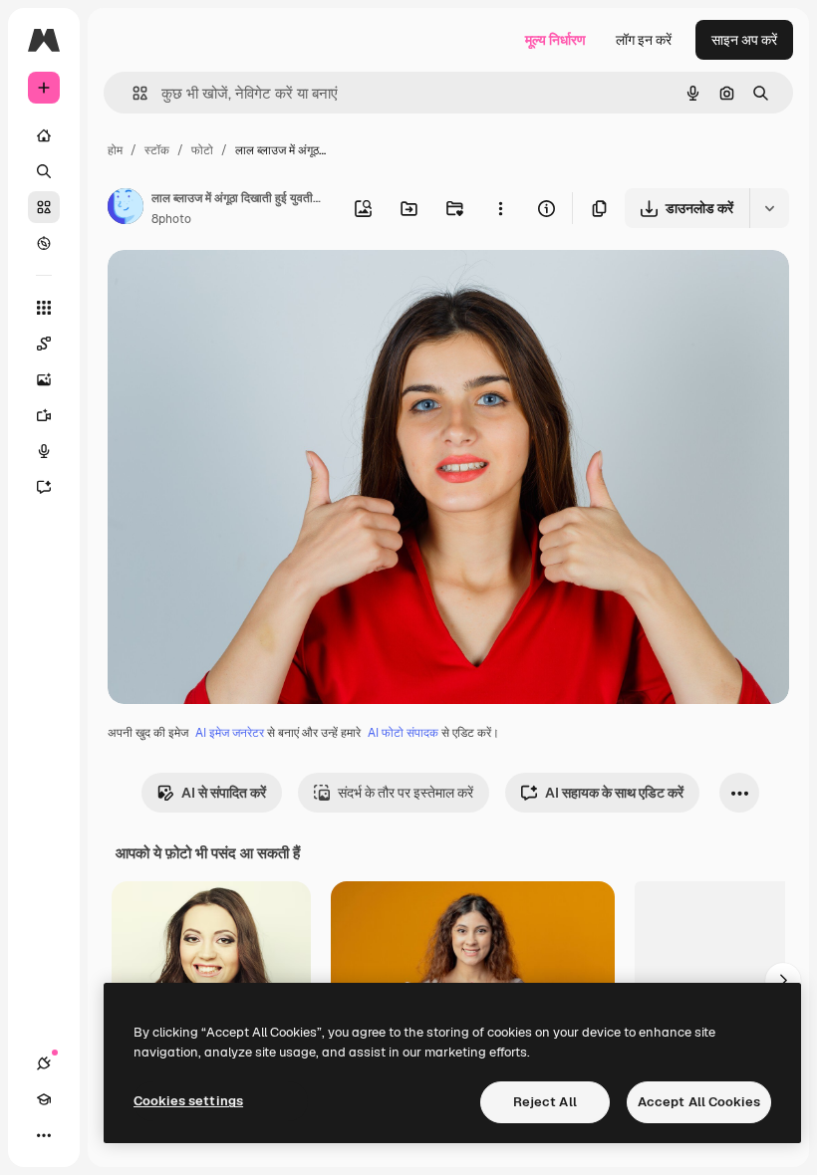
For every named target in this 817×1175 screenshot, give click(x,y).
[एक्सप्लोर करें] (44, 243)
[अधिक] (44, 1135)
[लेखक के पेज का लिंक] (125, 209)
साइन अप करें (744, 40)
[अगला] (783, 980)
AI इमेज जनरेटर (229, 733)
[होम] (44, 135)
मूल (216, 288)
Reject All (545, 1101)
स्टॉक (156, 150)
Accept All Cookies (699, 1101)
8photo (171, 219)
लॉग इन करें (644, 40)
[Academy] (44, 1099)
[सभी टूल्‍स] (44, 308)
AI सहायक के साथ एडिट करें (614, 793)
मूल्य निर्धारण (555, 40)
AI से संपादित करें (223, 793)
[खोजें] (44, 171)
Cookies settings (188, 1100)
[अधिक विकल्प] (500, 208)
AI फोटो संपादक (403, 733)
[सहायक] (44, 487)
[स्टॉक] (44, 207)
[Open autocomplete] (132, 93)
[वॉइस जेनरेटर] (44, 451)
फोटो (202, 150)
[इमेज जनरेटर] (44, 379)
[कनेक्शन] (44, 1063)
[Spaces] (44, 343)
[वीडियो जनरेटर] (44, 415)
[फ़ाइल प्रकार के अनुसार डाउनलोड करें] (769, 208)
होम (115, 150)
